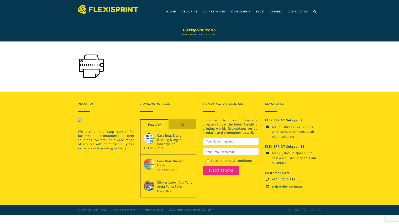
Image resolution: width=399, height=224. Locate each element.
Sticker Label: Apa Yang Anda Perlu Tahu (174, 184)
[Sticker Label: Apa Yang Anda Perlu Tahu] (149, 185)
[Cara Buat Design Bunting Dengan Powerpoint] (149, 138)
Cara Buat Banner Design (170, 163)
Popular (154, 125)
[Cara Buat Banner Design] (149, 164)
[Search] (314, 11)
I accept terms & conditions (232, 160)
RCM (208, 209)
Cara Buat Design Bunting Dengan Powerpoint (170, 139)
